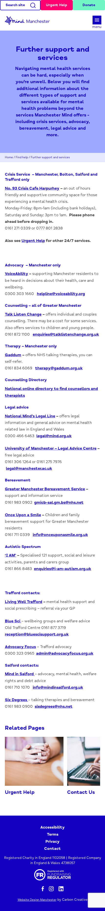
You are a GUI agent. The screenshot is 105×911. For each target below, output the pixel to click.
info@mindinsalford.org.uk (58, 687)
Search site (15, 5)
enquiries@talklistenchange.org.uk (66, 334)
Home (9, 157)
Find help (22, 157)
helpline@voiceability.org (61, 293)
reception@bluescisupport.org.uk (37, 634)
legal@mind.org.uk (54, 435)
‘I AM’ (10, 555)
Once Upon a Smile (23, 514)
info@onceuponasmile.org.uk (60, 534)
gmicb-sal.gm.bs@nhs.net (59, 502)
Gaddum (13, 355)
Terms (52, 834)
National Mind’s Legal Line (30, 416)
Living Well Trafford (23, 601)
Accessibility (52, 827)
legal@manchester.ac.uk (29, 468)
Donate (89, 5)
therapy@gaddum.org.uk (59, 368)
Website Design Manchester (37, 900)
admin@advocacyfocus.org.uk (64, 653)
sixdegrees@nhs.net (54, 706)
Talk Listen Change (23, 314)
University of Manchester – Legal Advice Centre (50, 448)
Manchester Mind (29, 20)
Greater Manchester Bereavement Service (45, 489)
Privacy (52, 841)
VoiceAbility (16, 273)
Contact (52, 848)
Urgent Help (56, 5)
